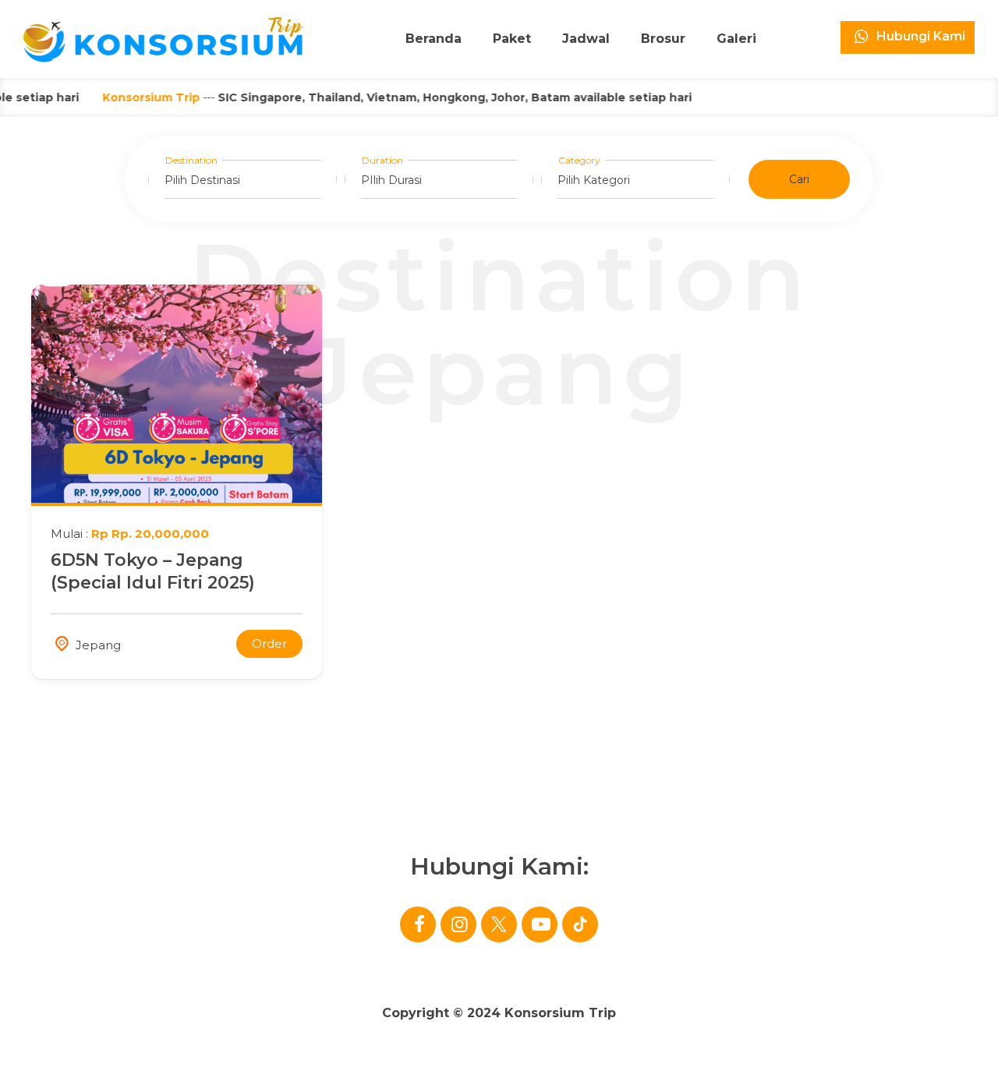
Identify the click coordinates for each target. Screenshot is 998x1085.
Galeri (736, 38)
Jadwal (586, 38)
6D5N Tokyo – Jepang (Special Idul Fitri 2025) (153, 571)
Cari (799, 179)
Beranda (433, 38)
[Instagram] (458, 924)
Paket (512, 38)
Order (269, 643)
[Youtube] (539, 924)
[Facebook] (418, 924)
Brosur (663, 38)
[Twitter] (499, 924)
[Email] (580, 924)
